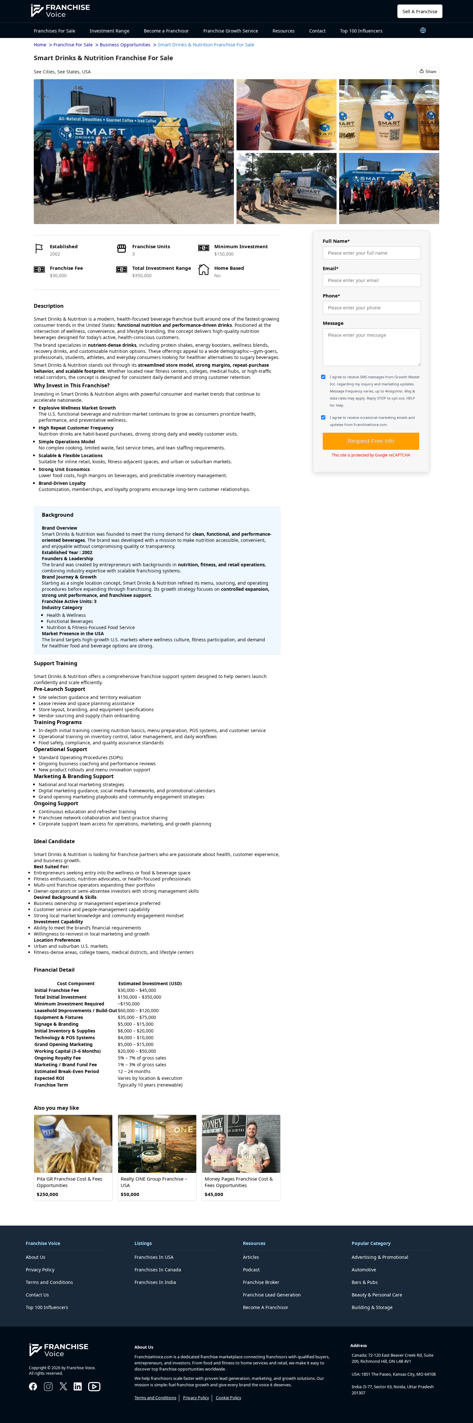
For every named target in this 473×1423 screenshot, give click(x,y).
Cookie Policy (228, 1397)
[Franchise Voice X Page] (63, 1388)
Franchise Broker (261, 1282)
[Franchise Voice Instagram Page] (48, 1390)
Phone (331, 295)
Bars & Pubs (365, 1282)
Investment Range (109, 31)
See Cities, (45, 72)
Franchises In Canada (157, 1270)
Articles (251, 1257)
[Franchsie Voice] (66, 11)
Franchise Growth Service (230, 31)
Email (331, 268)
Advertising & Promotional (380, 1257)
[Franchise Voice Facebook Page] (33, 1388)
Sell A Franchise (420, 11)
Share (430, 71)
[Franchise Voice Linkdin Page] (78, 1388)
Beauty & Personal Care (377, 1295)
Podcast (251, 1270)
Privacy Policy (40, 1270)
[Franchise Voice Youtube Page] (94, 1392)
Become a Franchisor (166, 31)
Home (40, 45)
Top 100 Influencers (361, 31)
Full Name (336, 241)
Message (333, 323)
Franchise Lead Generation (272, 1295)
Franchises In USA (153, 1257)
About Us (35, 1257)
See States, (69, 72)
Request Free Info (371, 441)
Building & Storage (372, 1307)
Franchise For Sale (73, 45)
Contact (317, 31)
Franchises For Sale (54, 31)
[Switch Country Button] (423, 30)
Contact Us (37, 1295)
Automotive (364, 1270)
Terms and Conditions (49, 1282)
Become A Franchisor (265, 1307)
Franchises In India (155, 1282)
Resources (284, 31)
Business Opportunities (125, 45)
